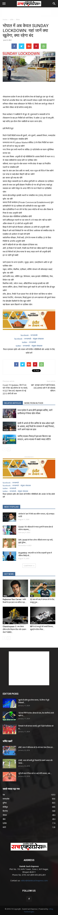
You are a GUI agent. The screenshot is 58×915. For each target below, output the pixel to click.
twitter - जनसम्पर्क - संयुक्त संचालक (29, 346)
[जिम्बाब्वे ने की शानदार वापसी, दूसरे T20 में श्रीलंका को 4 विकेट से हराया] (9, 729)
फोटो (4, 827)
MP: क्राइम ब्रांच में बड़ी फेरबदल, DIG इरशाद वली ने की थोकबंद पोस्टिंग (43, 388)
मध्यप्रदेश (6, 417)
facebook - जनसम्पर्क (29, 335)
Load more (28, 565)
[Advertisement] (29, 12)
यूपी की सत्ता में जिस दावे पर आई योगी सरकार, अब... (35, 773)
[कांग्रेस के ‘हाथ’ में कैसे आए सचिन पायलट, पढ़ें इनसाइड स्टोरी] (9, 517)
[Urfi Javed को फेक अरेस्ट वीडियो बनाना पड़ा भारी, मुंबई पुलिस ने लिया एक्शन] (9, 543)
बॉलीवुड (5, 596)
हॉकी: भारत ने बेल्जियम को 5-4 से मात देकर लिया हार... (36, 747)
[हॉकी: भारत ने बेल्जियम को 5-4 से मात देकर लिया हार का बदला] (9, 750)
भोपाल (18, 19)
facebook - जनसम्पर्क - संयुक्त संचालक (29, 339)
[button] (54, 3)
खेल (32, 596)
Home (5, 19)
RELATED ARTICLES (12, 403)
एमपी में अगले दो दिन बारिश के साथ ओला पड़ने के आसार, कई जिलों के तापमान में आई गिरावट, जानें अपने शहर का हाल (36, 426)
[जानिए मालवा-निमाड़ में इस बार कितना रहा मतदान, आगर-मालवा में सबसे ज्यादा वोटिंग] (9, 439)
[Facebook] (29, 899)
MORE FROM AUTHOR (33, 403)
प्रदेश (11, 19)
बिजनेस (5, 811)
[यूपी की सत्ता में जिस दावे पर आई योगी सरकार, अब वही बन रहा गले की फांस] (9, 776)
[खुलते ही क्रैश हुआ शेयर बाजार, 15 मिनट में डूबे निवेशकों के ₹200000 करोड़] (9, 703)
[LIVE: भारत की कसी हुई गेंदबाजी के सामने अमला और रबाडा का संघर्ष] (9, 763)
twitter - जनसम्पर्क (29, 342)
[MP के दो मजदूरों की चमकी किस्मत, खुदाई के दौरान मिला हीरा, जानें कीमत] (42, 615)
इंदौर (5, 443)
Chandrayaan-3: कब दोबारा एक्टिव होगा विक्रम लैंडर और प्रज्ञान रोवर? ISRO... (14, 629)
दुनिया (5, 802)
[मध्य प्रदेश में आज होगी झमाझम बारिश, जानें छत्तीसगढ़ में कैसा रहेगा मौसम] (9, 413)
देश (4, 623)
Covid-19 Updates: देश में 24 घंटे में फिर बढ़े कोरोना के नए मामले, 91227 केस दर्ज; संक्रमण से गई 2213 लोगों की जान (15, 389)
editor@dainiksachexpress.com (34, 880)
